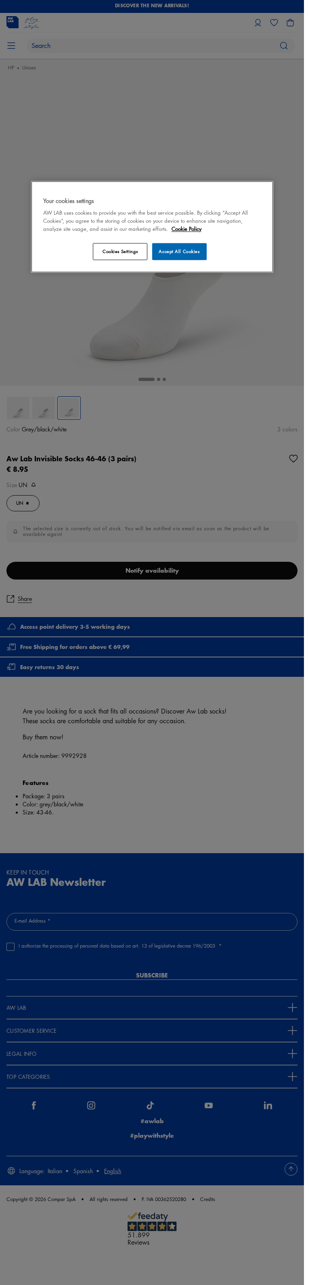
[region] (152, 226)
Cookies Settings (120, 251)
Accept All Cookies (179, 251)
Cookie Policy (186, 229)
